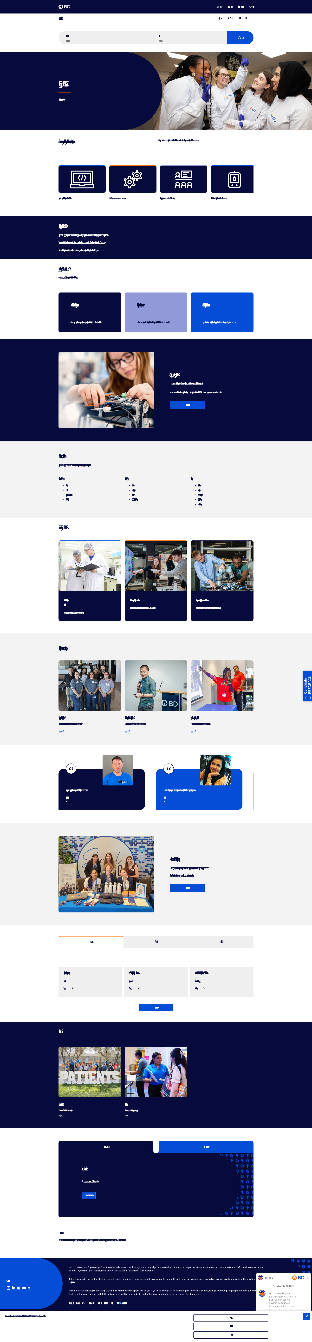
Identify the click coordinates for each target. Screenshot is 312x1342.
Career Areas (239, 18)
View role (64, 988)
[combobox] (192, 40)
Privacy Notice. (44, 1316)
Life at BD (228, 18)
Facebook (19, 1288)
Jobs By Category (70, 1303)
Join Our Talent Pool (88, 1195)
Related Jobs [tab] (91, 942)
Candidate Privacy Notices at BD (91, 1303)
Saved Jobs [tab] (221, 941)
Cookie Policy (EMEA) (105, 1303)
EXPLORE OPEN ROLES (187, 404)
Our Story (218, 18)
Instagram (8, 1288)
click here (124, 1239)
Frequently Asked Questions (72, 1282)
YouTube (24, 1288)
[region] (156, 187)
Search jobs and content (67, 35)
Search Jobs (252, 18)
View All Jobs (156, 1007)
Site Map (76, 1303)
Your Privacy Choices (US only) (121, 1303)
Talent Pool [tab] (106, 1147)
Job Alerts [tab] (206, 1147)
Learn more (60, 731)
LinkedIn (14, 1288)
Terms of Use (83, 1303)
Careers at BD (59, 18)
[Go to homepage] (64, 7)
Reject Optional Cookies (231, 1326)
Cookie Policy (98, 1303)
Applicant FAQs (125, 1104)
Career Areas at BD (60, 1104)
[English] (220, 7)
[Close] (306, 1316)
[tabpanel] (156, 979)
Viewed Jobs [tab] (156, 941)
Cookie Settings (111, 1303)
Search (240, 37)
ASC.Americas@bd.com (119, 1239)
